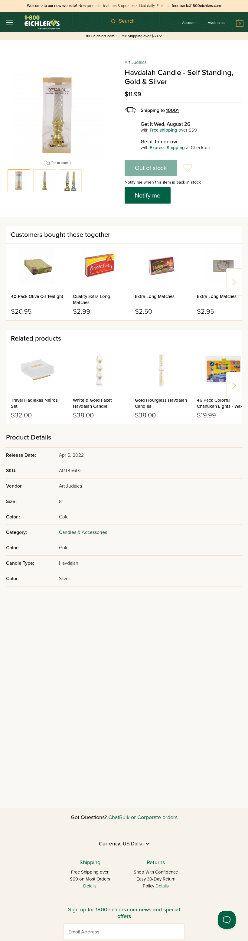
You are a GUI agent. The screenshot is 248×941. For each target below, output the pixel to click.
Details (89, 886)
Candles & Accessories (83, 532)
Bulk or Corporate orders (148, 817)
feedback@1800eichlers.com (196, 5)
